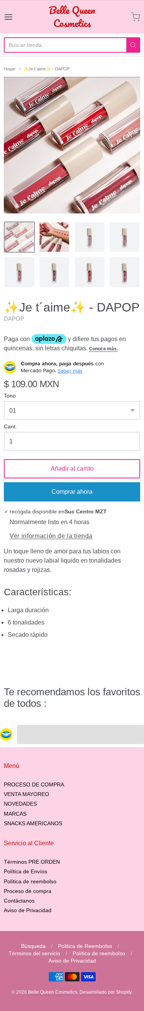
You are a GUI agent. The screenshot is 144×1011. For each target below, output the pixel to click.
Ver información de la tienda (51, 536)
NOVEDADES (20, 804)
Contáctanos (19, 901)
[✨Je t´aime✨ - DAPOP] (19, 237)
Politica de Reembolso (85, 946)
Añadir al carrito (72, 468)
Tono (10, 396)
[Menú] (16, 17)
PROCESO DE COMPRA (34, 784)
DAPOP (14, 318)
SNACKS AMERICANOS (33, 823)
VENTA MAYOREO (26, 794)
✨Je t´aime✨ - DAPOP (46, 69)
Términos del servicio (34, 953)
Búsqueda (33, 946)
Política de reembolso (30, 881)
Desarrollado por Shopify (105, 992)
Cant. (10, 427)
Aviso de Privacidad (27, 910)
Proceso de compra (27, 891)
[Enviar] (133, 45)
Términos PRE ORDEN (32, 862)
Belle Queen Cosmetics (72, 17)
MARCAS (15, 814)
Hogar (9, 69)
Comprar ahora (72, 491)
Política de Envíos (25, 871)
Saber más (70, 371)
